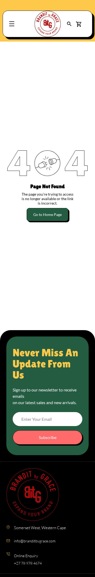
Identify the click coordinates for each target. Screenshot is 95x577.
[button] (69, 24)
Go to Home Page (47, 214)
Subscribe (47, 437)
